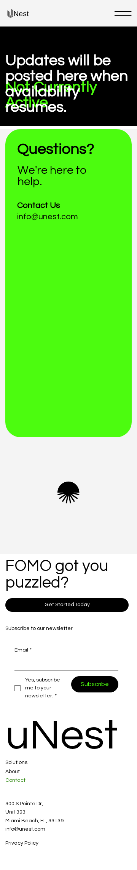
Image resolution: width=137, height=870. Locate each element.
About (12, 771)
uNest (61, 735)
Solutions (16, 762)
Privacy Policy (21, 843)
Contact (15, 780)
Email (23, 650)
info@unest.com (47, 216)
